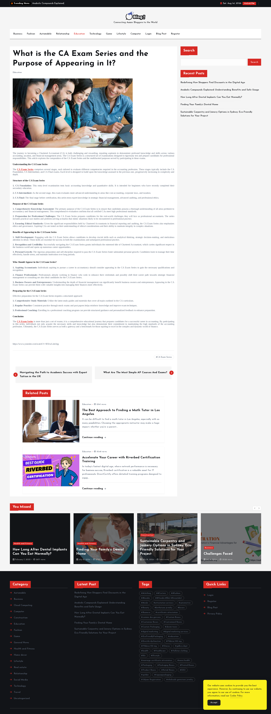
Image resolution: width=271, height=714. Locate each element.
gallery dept (182, 646)
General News (21, 642)
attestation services (164, 603)
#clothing (147, 593)
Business (17, 34)
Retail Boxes (168, 670)
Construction (147, 535)
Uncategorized (22, 698)
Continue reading (93, 437)
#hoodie (146, 598)
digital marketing (150, 632)
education (174, 636)
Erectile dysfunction (152, 641)
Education (79, 34)
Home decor (20, 655)
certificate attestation (167, 612)
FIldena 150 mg (150, 646)
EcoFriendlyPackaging (153, 636)
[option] (40, 538)
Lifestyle (121, 34)
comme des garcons (152, 617)
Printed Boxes (187, 665)
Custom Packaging (151, 627)
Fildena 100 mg (175, 641)
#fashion (176, 593)
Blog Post (161, 34)
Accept (214, 703)
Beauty (146, 608)
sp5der (146, 675)
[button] (255, 508)
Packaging (147, 665)
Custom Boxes (173, 617)
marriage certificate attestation (157, 660)
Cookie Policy (236, 696)
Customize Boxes (150, 622)
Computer (136, 34)
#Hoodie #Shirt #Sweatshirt (169, 598)
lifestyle (156, 656)
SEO (183, 670)
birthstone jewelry (164, 608)
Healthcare (160, 651)
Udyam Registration (152, 680)
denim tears (171, 627)
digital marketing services (176, 632)
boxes (181, 608)
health (145, 651)
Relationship (62, 34)
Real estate (20, 667)
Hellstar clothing (180, 651)
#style (145, 603)
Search (189, 50)
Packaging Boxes (166, 665)
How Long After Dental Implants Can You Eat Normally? (211, 97)
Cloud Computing (23, 605)
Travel (17, 692)
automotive (185, 603)
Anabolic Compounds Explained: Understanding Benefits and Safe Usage (220, 90)
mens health (184, 660)
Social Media (21, 680)
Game (109, 34)
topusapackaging (163, 675)
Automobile (46, 34)
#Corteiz (162, 593)
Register (175, 34)
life (144, 656)
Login (148, 34)
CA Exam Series (25, 169)
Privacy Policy (214, 614)
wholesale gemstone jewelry (180, 680)
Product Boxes (149, 670)
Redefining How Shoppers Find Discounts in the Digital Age (213, 82)
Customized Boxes (173, 622)
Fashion (31, 34)
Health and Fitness (23, 543)
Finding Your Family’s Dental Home (200, 104)
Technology (95, 34)
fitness (167, 646)
